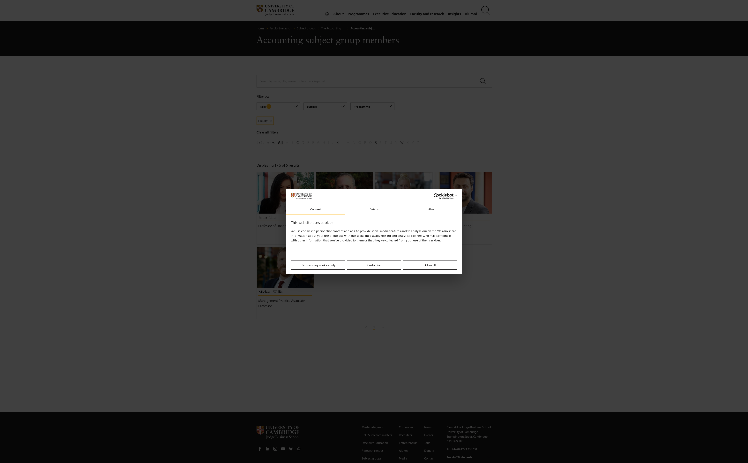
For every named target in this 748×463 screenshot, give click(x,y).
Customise (374, 265)
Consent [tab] (315, 209)
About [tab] (432, 209)
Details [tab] (374, 209)
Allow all (430, 265)
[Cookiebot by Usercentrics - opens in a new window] (440, 196)
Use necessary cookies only (318, 265)
